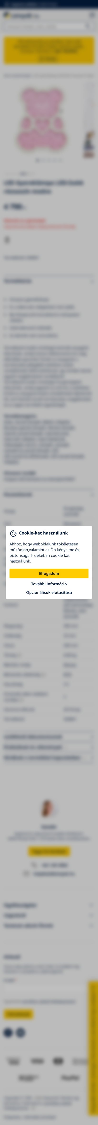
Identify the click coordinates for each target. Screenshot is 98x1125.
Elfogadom (49, 573)
